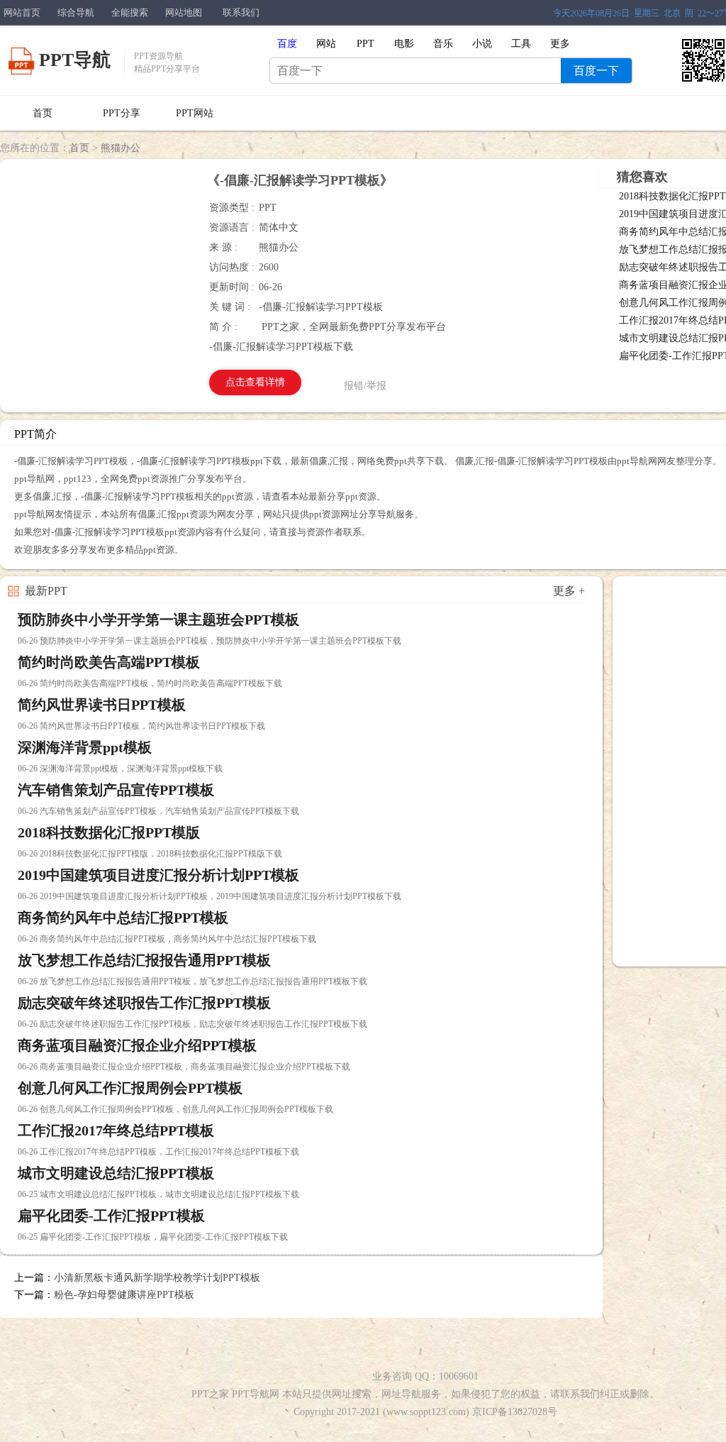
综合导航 (75, 12)
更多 (560, 43)
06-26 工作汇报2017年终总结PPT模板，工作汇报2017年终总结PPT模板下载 (158, 1152)
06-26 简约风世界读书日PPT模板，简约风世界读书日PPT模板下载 (141, 726)
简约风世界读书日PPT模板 (102, 704)
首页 (42, 113)
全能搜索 (129, 12)
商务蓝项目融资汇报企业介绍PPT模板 (137, 1045)
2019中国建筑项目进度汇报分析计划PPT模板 (158, 875)
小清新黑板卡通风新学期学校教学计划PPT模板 (157, 1277)
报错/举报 (365, 385)
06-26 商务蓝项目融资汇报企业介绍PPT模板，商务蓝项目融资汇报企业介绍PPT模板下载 (184, 1067)
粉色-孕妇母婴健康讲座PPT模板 (124, 1294)
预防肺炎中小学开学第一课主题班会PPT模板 (158, 619)
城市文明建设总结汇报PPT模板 (116, 1173)
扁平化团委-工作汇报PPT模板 (111, 1215)
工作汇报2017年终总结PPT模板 (116, 1130)
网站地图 (183, 12)
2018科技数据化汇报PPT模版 (109, 832)
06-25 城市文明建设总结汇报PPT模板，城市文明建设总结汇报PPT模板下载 (158, 1194)
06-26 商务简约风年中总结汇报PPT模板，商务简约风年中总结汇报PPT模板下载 (167, 939)
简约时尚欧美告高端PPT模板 (109, 662)
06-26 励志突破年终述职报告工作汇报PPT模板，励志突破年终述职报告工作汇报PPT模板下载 (192, 1024)
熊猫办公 (120, 148)
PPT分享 (121, 113)
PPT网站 (194, 113)
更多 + (569, 591)
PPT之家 (210, 1394)
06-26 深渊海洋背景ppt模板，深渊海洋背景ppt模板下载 (120, 769)
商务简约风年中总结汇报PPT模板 (123, 917)
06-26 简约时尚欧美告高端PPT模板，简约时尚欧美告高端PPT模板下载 (150, 683)
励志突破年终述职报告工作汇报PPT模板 (144, 1003)
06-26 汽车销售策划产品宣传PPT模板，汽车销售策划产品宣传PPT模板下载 (158, 811)
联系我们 (241, 12)
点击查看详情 (255, 382)
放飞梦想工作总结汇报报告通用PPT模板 (144, 960)
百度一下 (596, 71)
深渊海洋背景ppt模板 (85, 747)
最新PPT (46, 591)
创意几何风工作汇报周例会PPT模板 (130, 1088)
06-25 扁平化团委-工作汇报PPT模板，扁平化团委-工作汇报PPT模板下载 (153, 1237)
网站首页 (22, 12)
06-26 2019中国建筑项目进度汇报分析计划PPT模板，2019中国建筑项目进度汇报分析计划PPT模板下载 (209, 896)
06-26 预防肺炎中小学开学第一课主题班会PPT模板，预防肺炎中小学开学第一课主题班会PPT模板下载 (209, 641)
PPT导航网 (255, 1394)
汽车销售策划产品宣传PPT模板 (116, 790)
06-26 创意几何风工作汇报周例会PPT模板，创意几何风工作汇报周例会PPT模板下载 (175, 1109)
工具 (521, 43)
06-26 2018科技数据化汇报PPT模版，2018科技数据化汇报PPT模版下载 (150, 854)
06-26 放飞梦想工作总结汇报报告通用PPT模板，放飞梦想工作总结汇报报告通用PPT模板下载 (192, 981)
